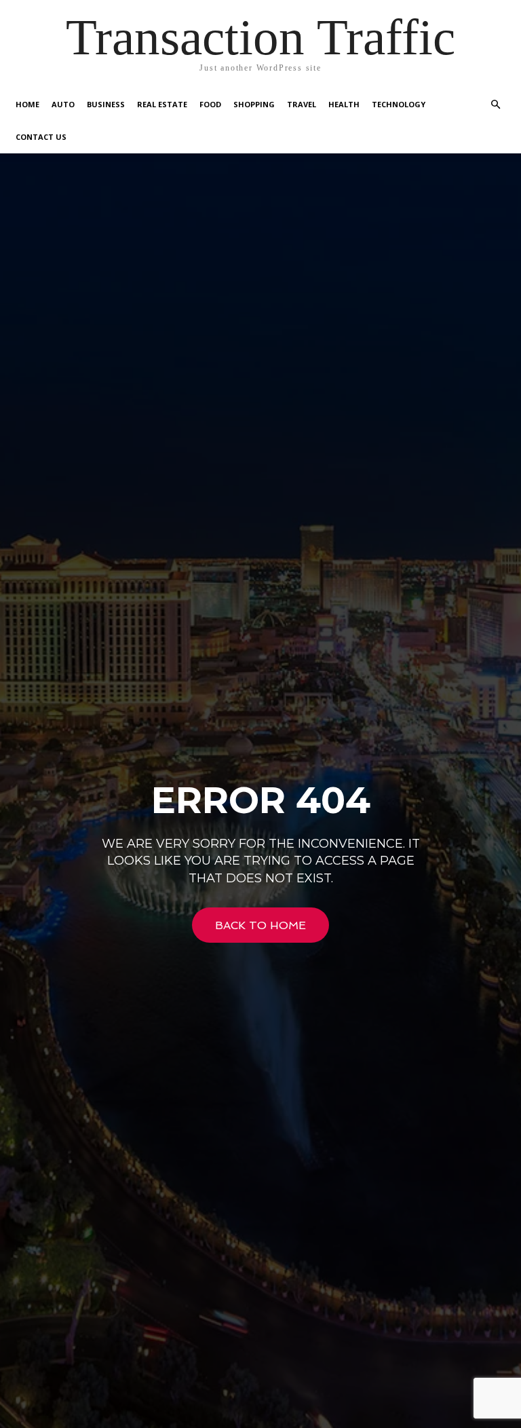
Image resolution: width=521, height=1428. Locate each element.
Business (106, 104)
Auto (63, 104)
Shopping (254, 104)
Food (210, 104)
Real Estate (162, 104)
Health (344, 104)
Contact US (41, 137)
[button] (495, 104)
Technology (398, 104)
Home (27, 104)
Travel (301, 104)
